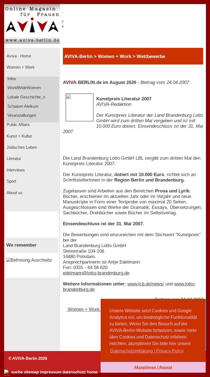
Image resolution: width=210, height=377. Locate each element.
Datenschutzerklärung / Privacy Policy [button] (147, 351)
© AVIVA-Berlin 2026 (27, 358)
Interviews (15, 170)
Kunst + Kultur (18, 136)
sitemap (31, 372)
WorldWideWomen (23, 88)
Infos (11, 79)
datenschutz (74, 372)
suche (17, 372)
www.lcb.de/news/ (145, 284)
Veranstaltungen (21, 115)
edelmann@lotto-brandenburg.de (96, 273)
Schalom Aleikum (22, 106)
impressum (50, 372)
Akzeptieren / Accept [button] (153, 367)
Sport (10, 181)
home (92, 372)
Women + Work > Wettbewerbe (100, 309)
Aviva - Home (18, 56)
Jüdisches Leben (21, 147)
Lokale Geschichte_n (25, 97)
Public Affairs (17, 124)
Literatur (13, 158)
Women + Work (20, 67)
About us (13, 193)
